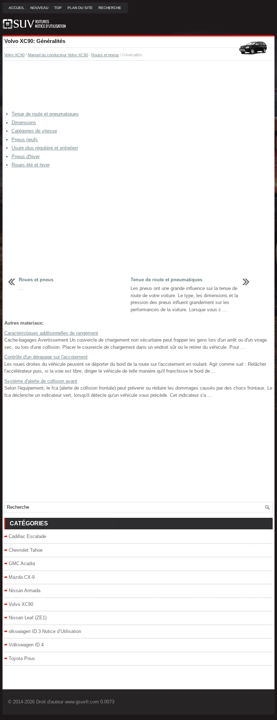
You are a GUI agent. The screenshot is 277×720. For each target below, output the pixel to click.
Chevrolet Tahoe (26, 550)
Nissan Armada (24, 590)
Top (58, 8)
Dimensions (24, 122)
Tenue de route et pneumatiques (45, 114)
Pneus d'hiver (26, 156)
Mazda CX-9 (22, 577)
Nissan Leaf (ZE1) (28, 617)
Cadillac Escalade (27, 536)
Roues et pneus (105, 55)
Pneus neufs (25, 139)
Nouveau (39, 8)
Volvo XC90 (14, 55)
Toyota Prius (22, 658)
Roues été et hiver (31, 165)
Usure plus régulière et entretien (45, 148)
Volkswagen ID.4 (26, 644)
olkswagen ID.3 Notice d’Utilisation (45, 631)
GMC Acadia (22, 563)
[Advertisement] (138, 86)
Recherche (109, 8)
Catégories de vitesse (34, 131)
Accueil (17, 8)
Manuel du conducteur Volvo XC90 (58, 55)
